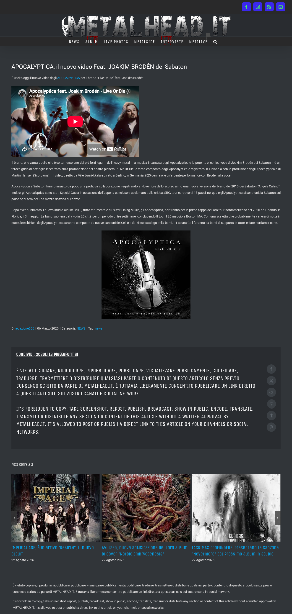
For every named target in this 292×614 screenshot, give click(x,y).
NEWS (81, 328)
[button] (215, 41)
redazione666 (24, 328)
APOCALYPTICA (68, 78)
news (98, 328)
